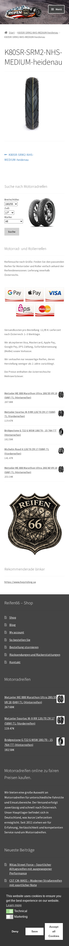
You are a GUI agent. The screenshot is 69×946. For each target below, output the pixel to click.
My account (16, 632)
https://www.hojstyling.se (20, 582)
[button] (9, 911)
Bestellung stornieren (24, 647)
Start (12, 32)
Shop (12, 617)
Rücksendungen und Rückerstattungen (34, 655)
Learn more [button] (14, 905)
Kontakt (15, 662)
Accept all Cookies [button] (53, 931)
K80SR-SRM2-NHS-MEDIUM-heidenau (37, 32)
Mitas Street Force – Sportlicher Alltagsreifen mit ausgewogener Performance (30, 869)
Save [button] (34, 931)
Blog (12, 625)
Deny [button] (15, 931)
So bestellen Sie (19, 640)
